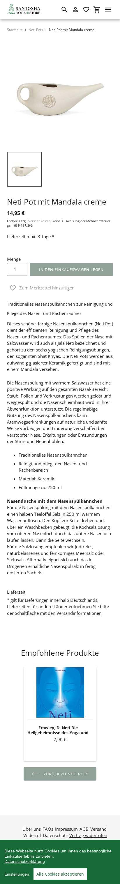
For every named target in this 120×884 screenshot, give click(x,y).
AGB (84, 829)
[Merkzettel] (86, 9)
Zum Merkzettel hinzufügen (47, 288)
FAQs (48, 829)
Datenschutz (55, 835)
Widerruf (32, 835)
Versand (98, 829)
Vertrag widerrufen (88, 835)
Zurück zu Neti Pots (66, 774)
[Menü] (108, 9)
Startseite (15, 29)
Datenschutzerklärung (24, 861)
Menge (14, 259)
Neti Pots (36, 29)
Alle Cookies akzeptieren (60, 874)
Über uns (31, 829)
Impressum (66, 829)
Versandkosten (39, 221)
